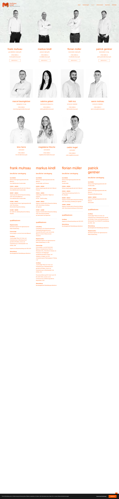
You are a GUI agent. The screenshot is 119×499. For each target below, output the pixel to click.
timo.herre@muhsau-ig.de (21, 154)
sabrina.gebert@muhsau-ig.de (47, 109)
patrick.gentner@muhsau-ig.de (104, 56)
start (79, 5)
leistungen (86, 5)
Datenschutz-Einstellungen (101, 496)
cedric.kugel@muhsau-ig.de (72, 155)
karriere (107, 5)
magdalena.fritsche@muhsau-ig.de (47, 154)
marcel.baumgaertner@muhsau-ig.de (21, 109)
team (92, 5)
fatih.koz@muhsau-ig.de (72, 109)
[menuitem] (80, 5)
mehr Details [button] (14, 60)
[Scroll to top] (116, 493)
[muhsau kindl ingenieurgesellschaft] (11, 4)
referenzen (99, 5)
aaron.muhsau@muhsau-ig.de (97, 109)
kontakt (114, 5)
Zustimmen (112, 496)
